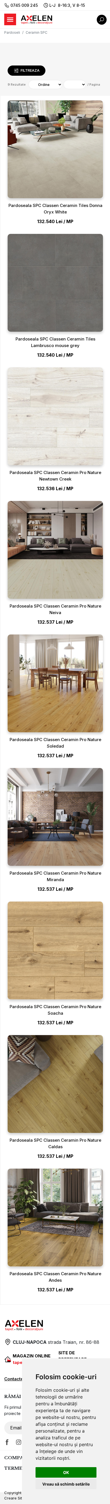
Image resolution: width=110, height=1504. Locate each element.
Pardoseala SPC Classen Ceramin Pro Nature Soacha (55, 1010)
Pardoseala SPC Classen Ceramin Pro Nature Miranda (55, 876)
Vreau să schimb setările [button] (66, 1484)
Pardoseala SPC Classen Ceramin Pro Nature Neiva (55, 609)
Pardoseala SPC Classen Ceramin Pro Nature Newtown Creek (55, 476)
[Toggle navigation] (10, 19)
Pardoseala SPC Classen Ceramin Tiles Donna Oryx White (55, 209)
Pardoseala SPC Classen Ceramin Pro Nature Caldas (55, 1143)
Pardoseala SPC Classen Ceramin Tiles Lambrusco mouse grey (55, 342)
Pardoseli (12, 32)
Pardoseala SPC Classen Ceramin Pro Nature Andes (55, 1277)
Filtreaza (30, 70)
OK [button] (66, 1472)
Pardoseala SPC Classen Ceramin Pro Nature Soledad (55, 743)
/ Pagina (93, 84)
